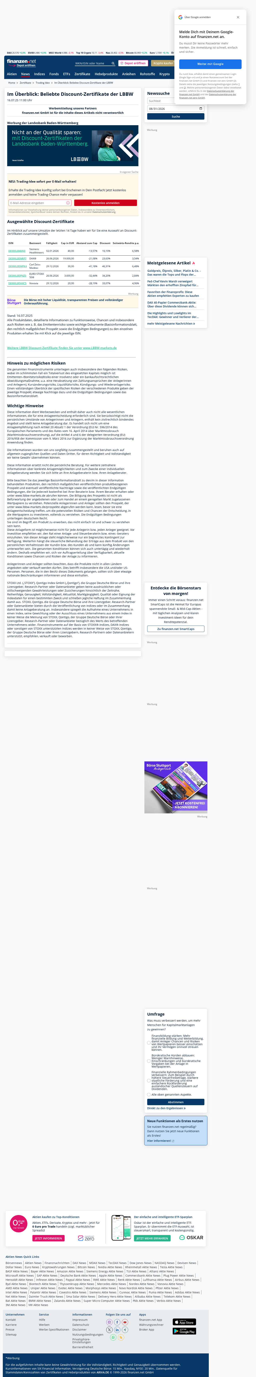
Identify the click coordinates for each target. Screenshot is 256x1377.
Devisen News (186, 1263)
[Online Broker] (22, 65)
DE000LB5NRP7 (17, 258)
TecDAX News (117, 1263)
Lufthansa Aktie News (157, 1280)
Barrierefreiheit (82, 1347)
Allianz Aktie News (161, 1271)
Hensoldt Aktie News (19, 1280)
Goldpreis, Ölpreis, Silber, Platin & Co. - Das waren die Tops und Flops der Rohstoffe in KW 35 (174, 272)
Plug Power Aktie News (178, 1275)
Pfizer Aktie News (167, 1288)
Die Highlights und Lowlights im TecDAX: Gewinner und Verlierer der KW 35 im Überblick (171, 315)
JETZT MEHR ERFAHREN (152, 1238)
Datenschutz (80, 1325)
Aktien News (33, 1263)
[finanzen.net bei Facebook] (117, 1322)
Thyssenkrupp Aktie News (77, 1284)
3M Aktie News (15, 1305)
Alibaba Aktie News (148, 1296)
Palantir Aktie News (43, 1292)
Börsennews (14, 1263)
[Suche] (113, 63)
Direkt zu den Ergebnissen (165, 1108)
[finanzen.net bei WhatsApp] (113, 1337)
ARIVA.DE (103, 1372)
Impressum (80, 1320)
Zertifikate (82, 74)
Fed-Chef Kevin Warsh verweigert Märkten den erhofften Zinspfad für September (171, 283)
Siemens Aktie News (102, 1292)
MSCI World (55, 53)
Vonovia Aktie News (170, 1284)
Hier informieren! (159, 1141)
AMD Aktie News (17, 1288)
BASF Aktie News (17, 1271)
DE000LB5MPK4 (17, 266)
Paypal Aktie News (78, 1280)
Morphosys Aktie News (101, 1288)
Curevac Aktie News (132, 1292)
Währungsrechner (151, 1325)
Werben (44, 1325)
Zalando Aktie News (67, 1301)
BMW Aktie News (40, 1301)
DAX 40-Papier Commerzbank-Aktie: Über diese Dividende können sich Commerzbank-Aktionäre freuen (171, 304)
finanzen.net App (150, 1320)
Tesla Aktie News (171, 1267)
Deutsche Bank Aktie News (78, 1275)
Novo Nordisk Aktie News (136, 1288)
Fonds (54, 74)
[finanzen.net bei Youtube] (125, 1322)
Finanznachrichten (57, 1263)
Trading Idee (43, 82)
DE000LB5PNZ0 (17, 275)
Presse (10, 1329)
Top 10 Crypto (83, 53)
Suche (176, 116)
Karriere (11, 1325)
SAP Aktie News (47, 1275)
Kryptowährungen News (58, 1267)
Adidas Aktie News (187, 1292)
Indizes (39, 74)
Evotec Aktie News (70, 1288)
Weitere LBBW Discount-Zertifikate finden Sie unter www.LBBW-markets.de (62, 348)
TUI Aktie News (136, 1271)
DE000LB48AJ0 (16, 251)
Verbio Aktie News (169, 1301)
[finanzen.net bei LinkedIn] (117, 1330)
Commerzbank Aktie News (142, 1275)
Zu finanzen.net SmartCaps (175, 629)
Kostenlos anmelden (106, 203)
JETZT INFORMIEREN (48, 1238)
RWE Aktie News (104, 1280)
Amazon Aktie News (70, 1271)
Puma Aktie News (160, 1292)
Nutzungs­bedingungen (87, 1334)
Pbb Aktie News (143, 1301)
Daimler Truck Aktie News (46, 1296)
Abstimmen (176, 1102)
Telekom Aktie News (177, 1296)
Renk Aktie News (129, 1280)
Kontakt (11, 1320)
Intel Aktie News (16, 1292)
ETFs (66, 74)
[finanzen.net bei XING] (125, 1330)
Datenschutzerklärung (103, 212)
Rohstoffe (147, 74)
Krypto (164, 74)
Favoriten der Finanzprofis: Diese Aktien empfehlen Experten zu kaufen (173, 294)
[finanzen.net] (21, 61)
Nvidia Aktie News (110, 1267)
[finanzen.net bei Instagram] (109, 1322)
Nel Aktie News (16, 1296)
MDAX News (97, 1263)
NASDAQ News (164, 1263)
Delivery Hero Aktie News (115, 1296)
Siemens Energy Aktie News (104, 1271)
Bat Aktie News (16, 1301)
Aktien (12, 74)
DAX (9, 53)
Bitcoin (130, 53)
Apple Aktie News (110, 1275)
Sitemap (11, 1334)
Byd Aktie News (16, 1284)
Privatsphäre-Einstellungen (81, 1341)
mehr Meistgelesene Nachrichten (170, 323)
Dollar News (14, 1267)
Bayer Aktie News (42, 1271)
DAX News (79, 1263)
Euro (152, 53)
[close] (238, 17)
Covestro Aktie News (72, 1292)
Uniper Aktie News (43, 1288)
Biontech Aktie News (43, 1284)
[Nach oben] (199, 1373)
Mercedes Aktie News (111, 1284)
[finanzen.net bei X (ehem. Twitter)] (109, 1330)
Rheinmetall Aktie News (141, 1267)
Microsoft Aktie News (20, 1275)
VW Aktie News (38, 1305)
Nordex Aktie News (141, 1284)
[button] (133, 63)
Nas (108, 53)
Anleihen (129, 74)
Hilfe (42, 1320)
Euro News (32, 1267)
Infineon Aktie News (49, 1280)
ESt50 (31, 53)
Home (11, 82)
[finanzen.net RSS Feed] (121, 1337)
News (25, 74)
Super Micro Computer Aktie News (107, 1301)
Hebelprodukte (106, 74)
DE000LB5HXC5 (17, 283)
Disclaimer (79, 1329)
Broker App (146, 1329)
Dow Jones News (141, 1263)
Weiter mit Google (210, 64)
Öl (172, 53)
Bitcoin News (86, 1267)
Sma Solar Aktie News (80, 1296)
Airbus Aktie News (187, 1280)
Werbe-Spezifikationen (54, 1329)
